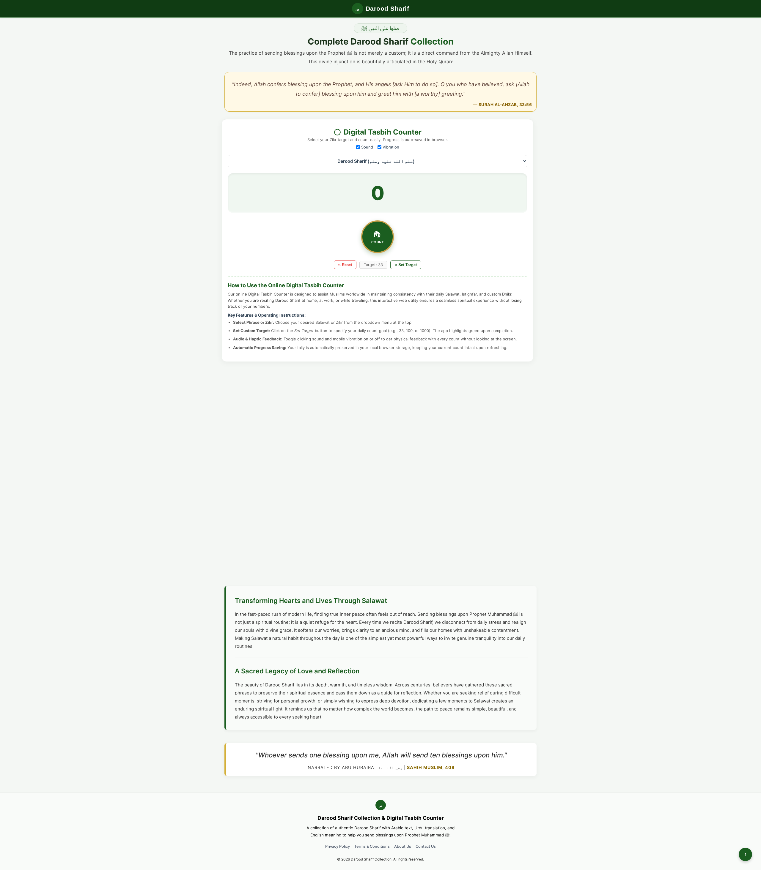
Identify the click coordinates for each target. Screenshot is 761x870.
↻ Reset (345, 265)
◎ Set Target (406, 265)
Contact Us (426, 846)
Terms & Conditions (372, 846)
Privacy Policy (337, 846)
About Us (402, 846)
